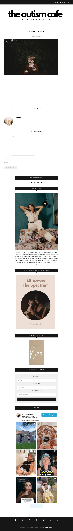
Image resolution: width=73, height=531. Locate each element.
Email (6, 158)
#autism (30, 420)
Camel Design (48, 527)
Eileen (58, 108)
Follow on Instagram (49, 415)
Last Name (36, 383)
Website (6, 162)
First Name (36, 376)
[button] (26, 435)
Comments (15, 109)
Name (6, 154)
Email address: (36, 390)
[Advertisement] (36, 90)
